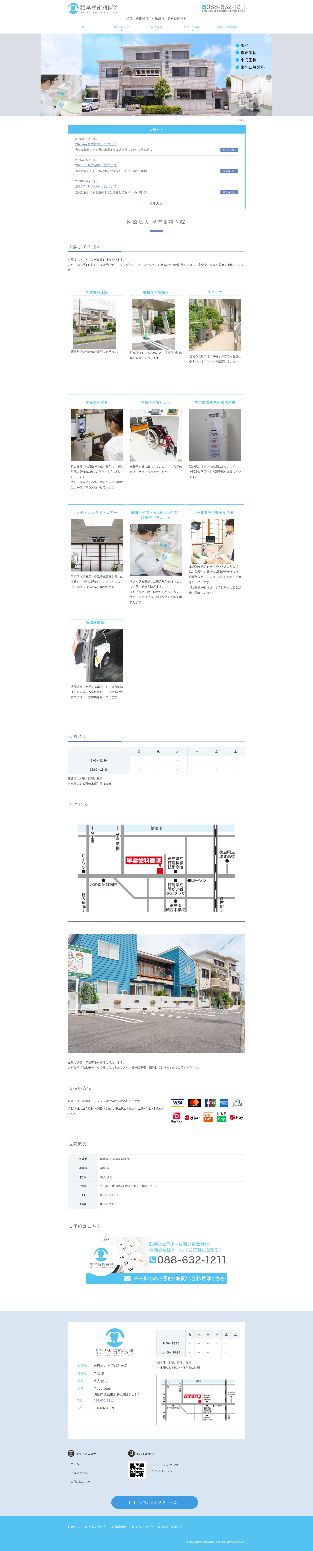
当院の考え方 (121, 27)
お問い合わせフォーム (158, 1502)
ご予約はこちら (80, 1481)
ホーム (85, 27)
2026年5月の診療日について (96, 165)
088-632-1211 (109, 1195)
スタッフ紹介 (192, 27)
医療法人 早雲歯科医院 (93, 8)
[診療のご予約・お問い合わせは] (156, 1285)
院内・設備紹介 (227, 27)
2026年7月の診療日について (96, 144)
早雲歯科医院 (212, 1542)
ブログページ (79, 1472)
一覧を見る (154, 203)
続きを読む (229, 149)
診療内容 (156, 27)
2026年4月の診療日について (96, 186)
